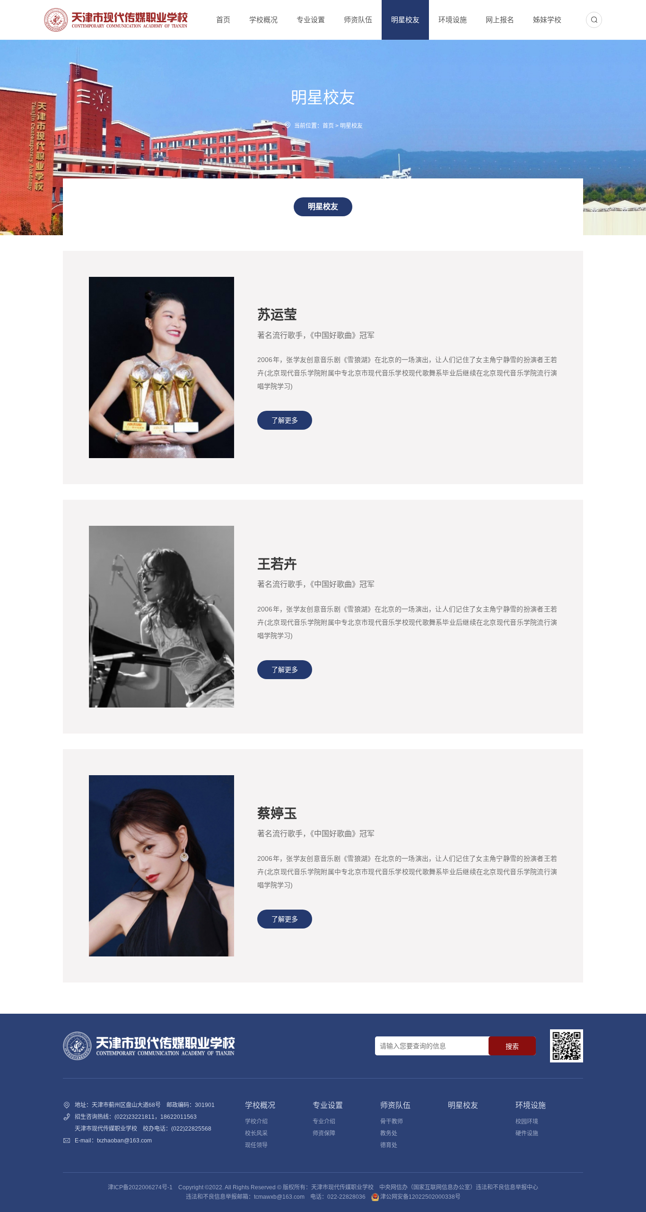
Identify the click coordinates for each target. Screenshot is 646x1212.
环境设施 (452, 20)
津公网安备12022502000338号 (420, 1197)
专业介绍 (324, 1121)
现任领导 (256, 1145)
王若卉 (277, 564)
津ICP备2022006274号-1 (140, 1187)
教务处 (388, 1133)
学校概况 (263, 20)
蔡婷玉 (277, 813)
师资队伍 (358, 20)
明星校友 (405, 20)
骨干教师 (391, 1121)
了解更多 (284, 420)
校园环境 (526, 1121)
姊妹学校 (547, 20)
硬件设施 (526, 1133)
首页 (223, 20)
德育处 (388, 1145)
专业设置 (311, 20)
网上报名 (500, 20)
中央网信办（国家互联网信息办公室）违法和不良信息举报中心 (458, 1187)
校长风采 (256, 1133)
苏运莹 (277, 315)
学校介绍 (256, 1121)
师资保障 (324, 1133)
